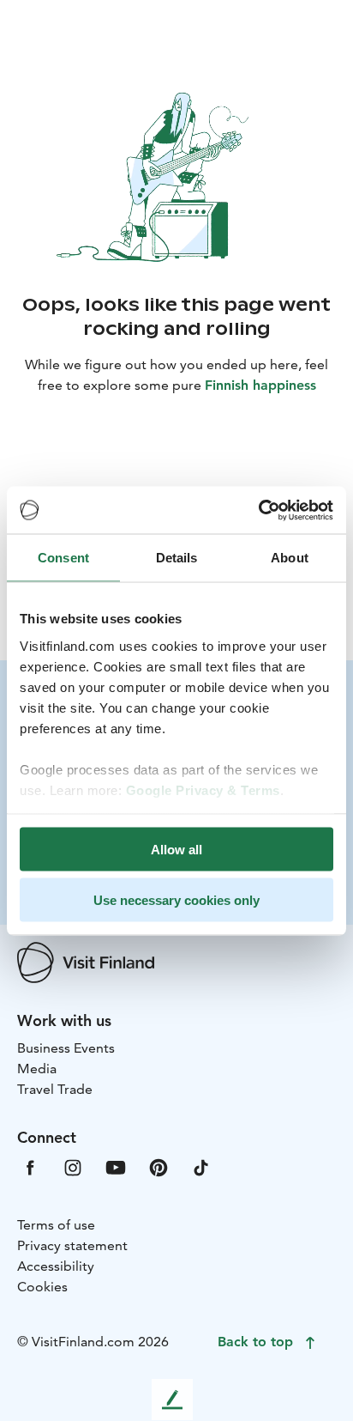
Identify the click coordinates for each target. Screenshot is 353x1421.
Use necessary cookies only (176, 899)
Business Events (66, 1048)
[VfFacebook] (30, 1166)
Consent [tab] (63, 557)
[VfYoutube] (116, 1166)
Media (37, 1068)
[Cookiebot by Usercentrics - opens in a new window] (258, 510)
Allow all (176, 849)
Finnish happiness (260, 385)
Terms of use (56, 1225)
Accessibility (55, 1266)
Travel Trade (55, 1089)
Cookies (42, 1286)
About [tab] (289, 557)
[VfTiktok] (201, 1166)
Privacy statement (72, 1245)
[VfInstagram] (73, 1166)
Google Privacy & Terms (203, 789)
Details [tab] (177, 557)
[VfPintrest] (158, 1166)
